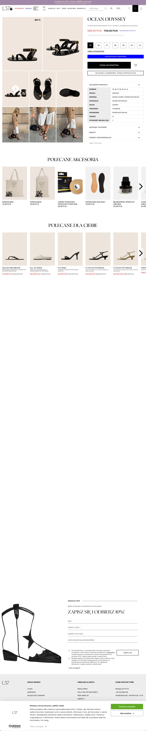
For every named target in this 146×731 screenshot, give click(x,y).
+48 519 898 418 (122, 692)
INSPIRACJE (81, 8)
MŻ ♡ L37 (44, 8)
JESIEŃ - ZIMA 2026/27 (36, 8)
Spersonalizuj (125, 713)
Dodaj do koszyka (109, 65)
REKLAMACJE (83, 695)
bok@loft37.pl (122, 689)
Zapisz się (127, 653)
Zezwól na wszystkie (127, 707)
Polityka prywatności (88, 692)
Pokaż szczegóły (36, 726)
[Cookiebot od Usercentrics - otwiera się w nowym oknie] (15, 726)
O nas (29, 689)
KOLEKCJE (51, 8)
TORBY (64, 8)
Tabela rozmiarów (95, 51)
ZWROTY (81, 699)
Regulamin (82, 689)
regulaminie (111, 652)
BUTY (58, 8)
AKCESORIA (72, 8)
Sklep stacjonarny (36, 695)
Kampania (31, 692)
